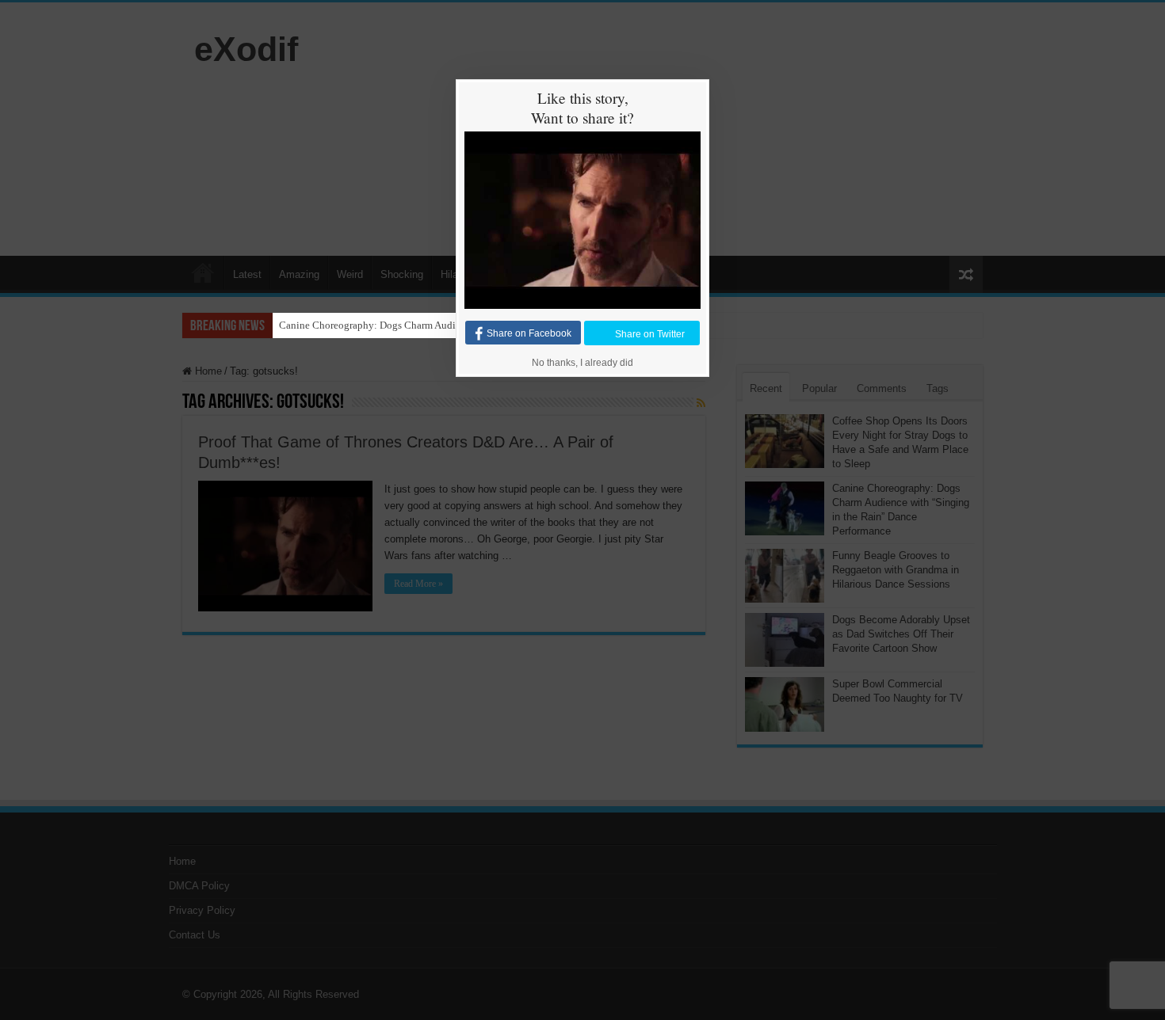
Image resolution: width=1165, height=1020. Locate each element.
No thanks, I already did (582, 362)
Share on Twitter (650, 333)
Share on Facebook (529, 333)
